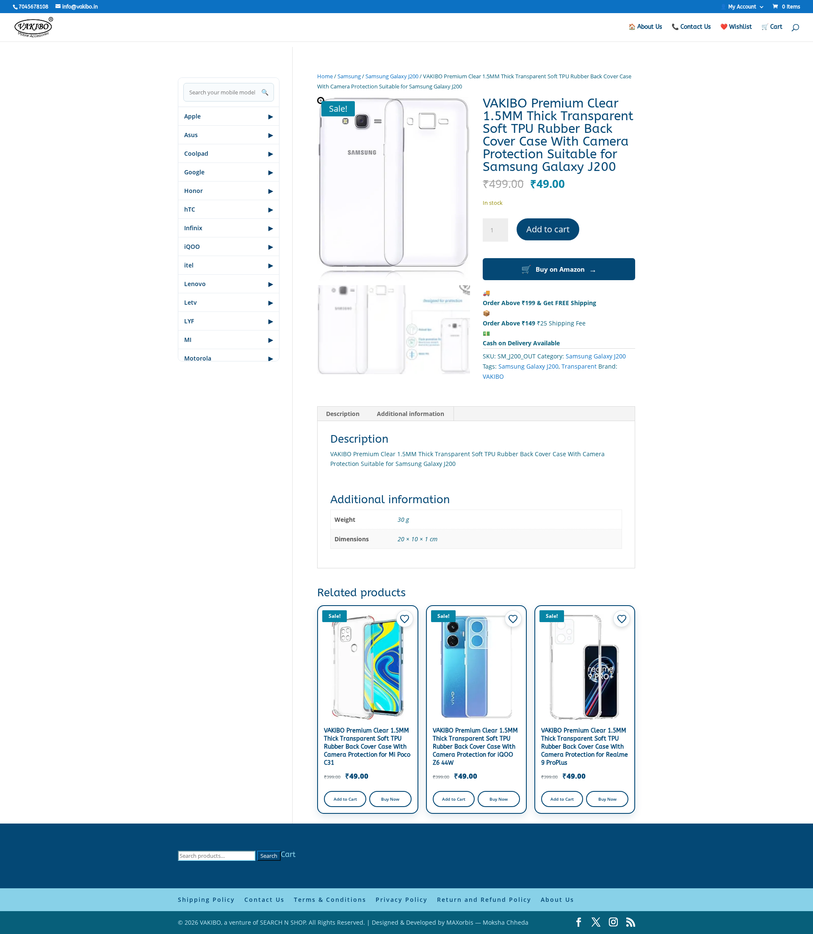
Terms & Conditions (330, 899)
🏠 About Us (645, 27)
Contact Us (264, 899)
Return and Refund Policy (484, 899)
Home (325, 76)
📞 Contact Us (691, 27)
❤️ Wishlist (736, 27)
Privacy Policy (402, 899)
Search (268, 856)
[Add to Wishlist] (404, 618)
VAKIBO (493, 376)
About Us (557, 899)
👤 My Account (738, 7)
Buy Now (390, 799)
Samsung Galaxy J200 (391, 76)
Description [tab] (342, 414)
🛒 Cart (772, 27)
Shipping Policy (206, 899)
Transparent (579, 366)
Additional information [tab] (410, 414)
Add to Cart (345, 799)
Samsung (349, 76)
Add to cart (548, 229)
